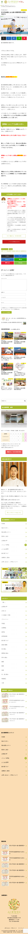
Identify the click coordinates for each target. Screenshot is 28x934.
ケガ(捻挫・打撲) (6, 615)
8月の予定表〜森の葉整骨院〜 (17, 713)
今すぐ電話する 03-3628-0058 (14, 235)
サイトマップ (20, 928)
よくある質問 (5, 549)
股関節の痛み (5, 653)
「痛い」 (4, 602)
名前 (2, 292)
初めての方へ (5, 528)
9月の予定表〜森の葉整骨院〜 (17, 695)
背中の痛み (4, 657)
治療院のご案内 (6, 557)
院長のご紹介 (5, 536)
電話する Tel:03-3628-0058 (14, 451)
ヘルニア (4, 251)
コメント (3, 278)
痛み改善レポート (6, 532)
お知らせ (4, 610)
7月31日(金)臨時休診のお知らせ (17, 707)
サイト (2, 302)
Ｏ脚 (3, 683)
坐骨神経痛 (4, 636)
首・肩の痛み (5, 674)
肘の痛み (4, 649)
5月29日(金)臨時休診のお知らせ (17, 877)
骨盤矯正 (4, 678)
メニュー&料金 (5, 544)
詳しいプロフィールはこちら (14, 512)
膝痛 (3, 666)
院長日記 (24, 251)
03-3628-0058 (15, 921)
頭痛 (3, 670)
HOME (3, 523)
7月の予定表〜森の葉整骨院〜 (17, 719)
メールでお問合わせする (14, 241)
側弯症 (3, 632)
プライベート (5, 249)
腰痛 (11, 249)
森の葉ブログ (5, 553)
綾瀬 (14, 251)
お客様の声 (4, 540)
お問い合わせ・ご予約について (10, 561)
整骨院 (10, 251)
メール (3, 297)
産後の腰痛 (4, 644)
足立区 (19, 251)
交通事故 (4, 627)
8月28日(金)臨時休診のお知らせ (17, 701)
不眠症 (3, 623)
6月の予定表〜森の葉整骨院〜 (17, 882)
